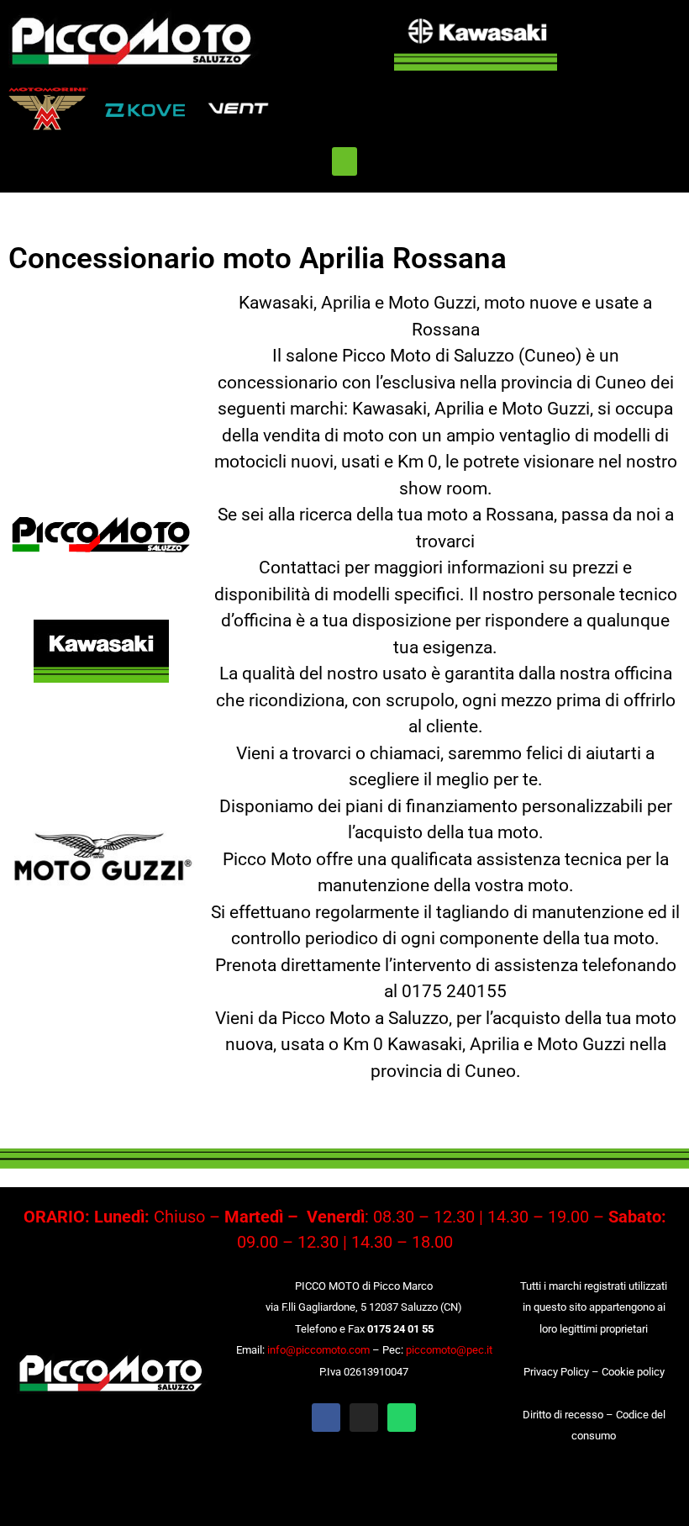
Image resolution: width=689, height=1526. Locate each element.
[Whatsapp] (401, 1417)
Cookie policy (633, 1371)
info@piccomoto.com (318, 1350)
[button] (344, 162)
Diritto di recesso (563, 1414)
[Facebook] (326, 1417)
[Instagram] (364, 1417)
